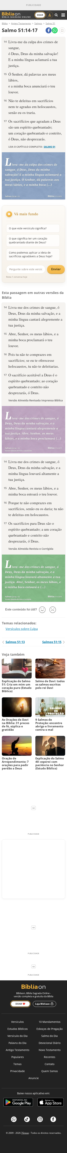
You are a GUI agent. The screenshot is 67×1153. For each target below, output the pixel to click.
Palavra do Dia (17, 1043)
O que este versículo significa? (28, 228)
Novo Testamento (49, 1050)
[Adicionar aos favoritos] (62, 30)
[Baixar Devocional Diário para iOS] (50, 1103)
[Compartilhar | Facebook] (49, 30)
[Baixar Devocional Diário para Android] (18, 1103)
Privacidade (17, 1071)
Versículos (17, 1022)
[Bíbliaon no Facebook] (53, 1119)
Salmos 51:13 (15, 642)
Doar (40, 15)
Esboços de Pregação (49, 1029)
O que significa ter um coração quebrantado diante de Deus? (28, 240)
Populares (17, 1057)
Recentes (49, 1057)
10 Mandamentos (49, 1022)
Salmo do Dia (49, 1036)
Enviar (56, 269)
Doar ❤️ (20, 1003)
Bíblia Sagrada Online (16, 17)
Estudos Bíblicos (17, 1029)
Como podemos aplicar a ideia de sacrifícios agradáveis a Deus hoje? (30, 254)
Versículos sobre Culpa (22, 629)
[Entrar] (49, 15)
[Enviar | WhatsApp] (55, 30)
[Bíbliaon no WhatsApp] (14, 1119)
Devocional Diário (49, 1043)
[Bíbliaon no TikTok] (27, 1119)
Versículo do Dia (17, 1036)
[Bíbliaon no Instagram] (40, 1119)
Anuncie (33, 1078)
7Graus (25, 1132)
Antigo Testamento (17, 1050)
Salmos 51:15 (51, 642)
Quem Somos (49, 1071)
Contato (49, 1064)
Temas (17, 1064)
